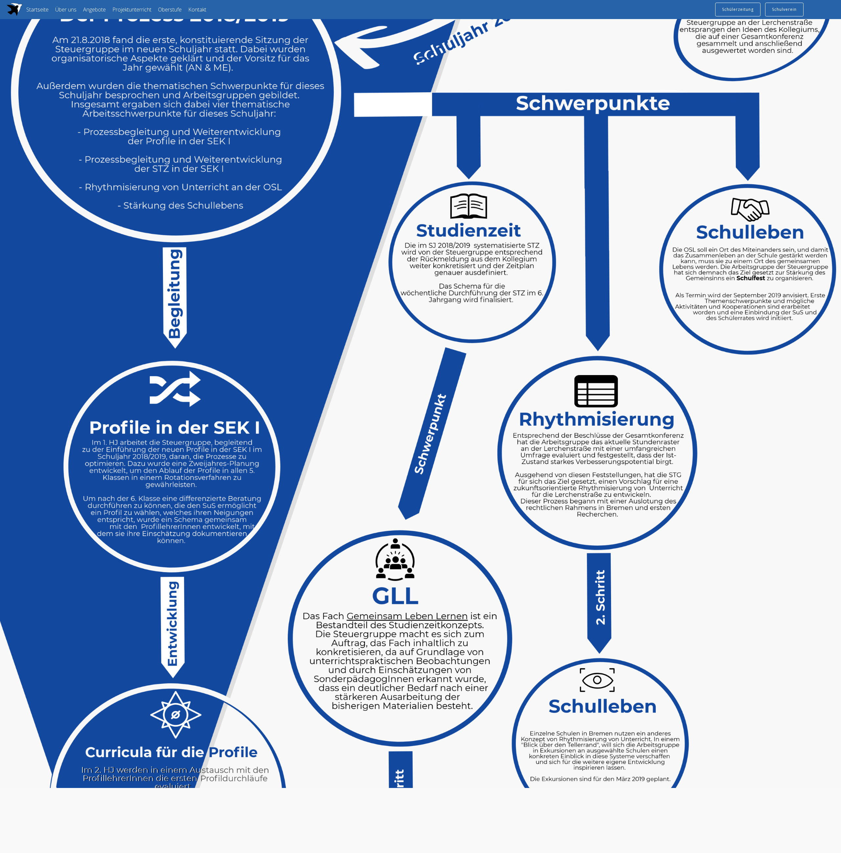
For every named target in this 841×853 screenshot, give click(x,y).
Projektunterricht (131, 9)
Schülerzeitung (738, 9)
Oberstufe (170, 9)
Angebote (94, 9)
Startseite (37, 9)
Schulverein (784, 9)
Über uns (66, 9)
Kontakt (197, 9)
